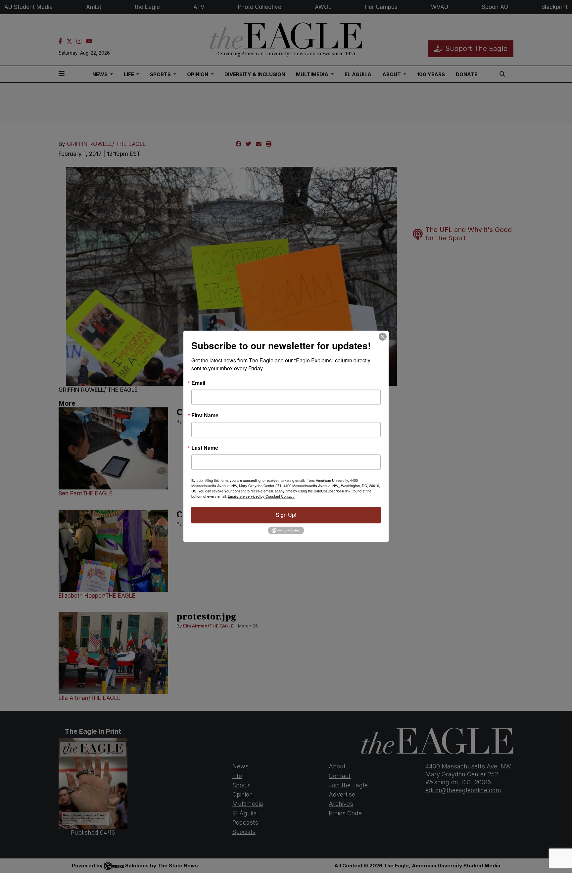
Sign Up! (286, 515)
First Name (204, 415)
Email (198, 383)
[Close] (383, 337)
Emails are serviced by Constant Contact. (261, 496)
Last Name (204, 447)
